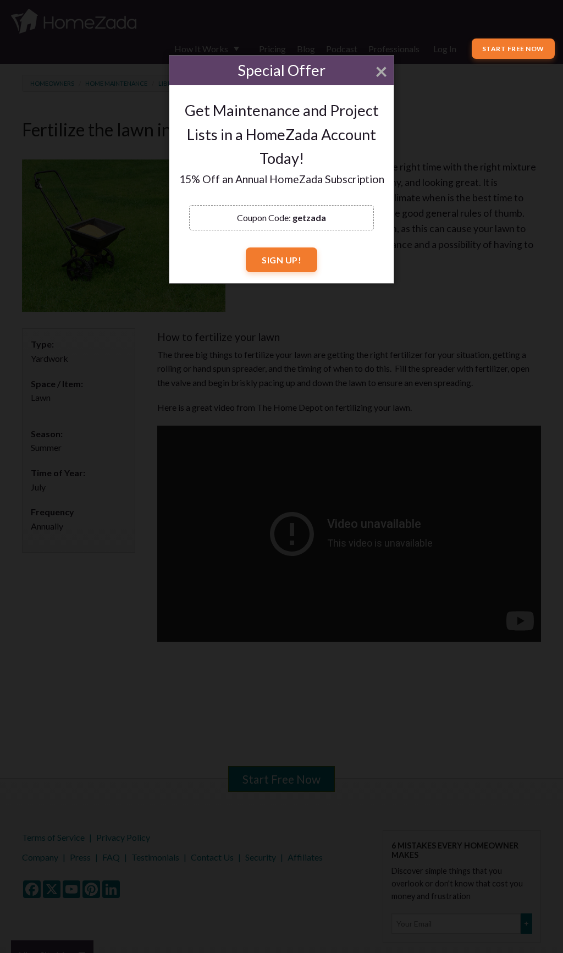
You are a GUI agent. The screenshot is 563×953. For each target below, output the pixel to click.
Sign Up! (281, 260)
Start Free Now (513, 49)
